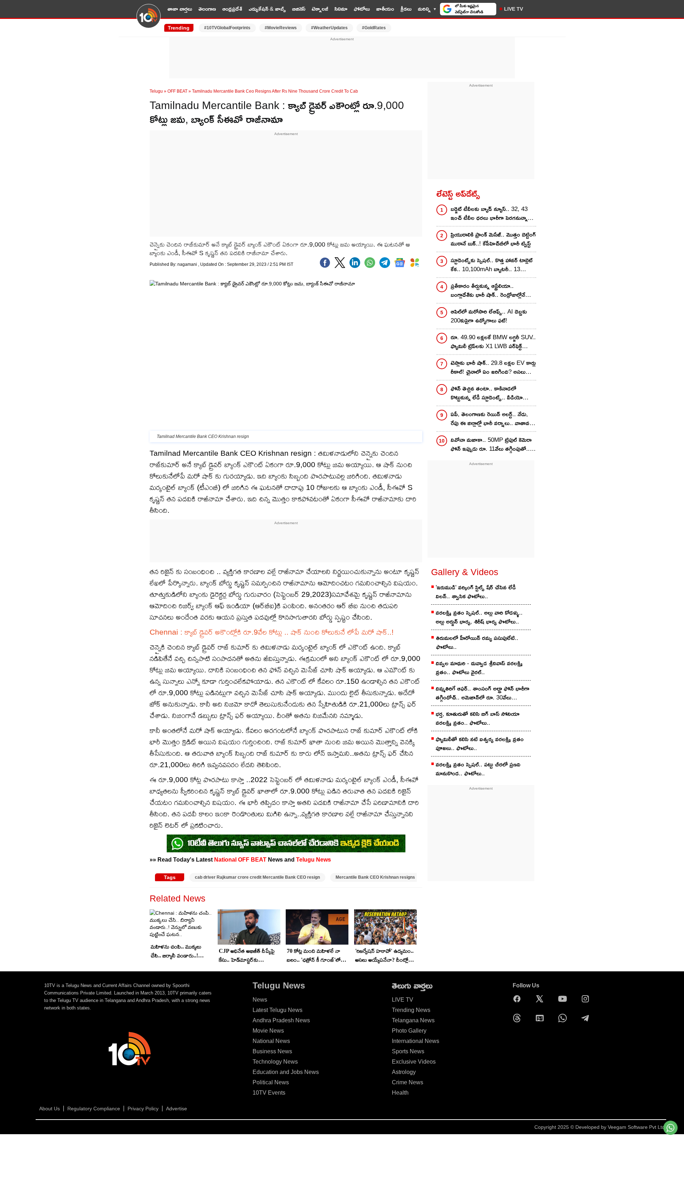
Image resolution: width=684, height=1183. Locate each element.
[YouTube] (564, 999)
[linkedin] (354, 262)
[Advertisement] (342, 58)
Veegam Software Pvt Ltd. (637, 1127)
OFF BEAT (177, 91)
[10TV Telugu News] (148, 20)
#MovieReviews (281, 27)
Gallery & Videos (464, 572)
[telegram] (384, 262)
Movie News (268, 1031)
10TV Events (269, 1093)
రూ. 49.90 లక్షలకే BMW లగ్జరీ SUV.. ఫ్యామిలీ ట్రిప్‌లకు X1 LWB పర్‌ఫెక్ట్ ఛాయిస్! (493, 342)
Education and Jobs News (286, 1072)
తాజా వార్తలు (179, 9)
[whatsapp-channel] (286, 843)
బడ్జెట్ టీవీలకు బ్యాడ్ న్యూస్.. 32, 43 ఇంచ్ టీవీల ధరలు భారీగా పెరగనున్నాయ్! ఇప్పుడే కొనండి (493, 214)
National (225, 859)
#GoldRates (374, 27)
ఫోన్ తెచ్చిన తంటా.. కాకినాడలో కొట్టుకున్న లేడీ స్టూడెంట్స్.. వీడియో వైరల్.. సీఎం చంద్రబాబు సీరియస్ (487, 393)
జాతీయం (385, 9)
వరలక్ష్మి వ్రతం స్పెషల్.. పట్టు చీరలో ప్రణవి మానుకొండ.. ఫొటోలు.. (478, 769)
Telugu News (313, 859)
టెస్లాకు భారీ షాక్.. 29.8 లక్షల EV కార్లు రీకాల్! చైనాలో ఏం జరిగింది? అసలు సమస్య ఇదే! (493, 368)
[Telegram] (587, 1018)
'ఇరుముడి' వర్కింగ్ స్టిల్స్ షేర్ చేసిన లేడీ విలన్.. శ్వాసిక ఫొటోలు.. (476, 592)
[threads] (519, 1018)
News (260, 1000)
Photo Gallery (409, 1031)
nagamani (187, 264)
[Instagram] (587, 999)
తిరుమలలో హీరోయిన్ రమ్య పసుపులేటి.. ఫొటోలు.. (477, 642)
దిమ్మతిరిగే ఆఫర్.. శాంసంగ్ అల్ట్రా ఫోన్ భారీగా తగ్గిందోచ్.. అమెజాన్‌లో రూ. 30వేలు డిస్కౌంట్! (482, 693)
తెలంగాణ (207, 9)
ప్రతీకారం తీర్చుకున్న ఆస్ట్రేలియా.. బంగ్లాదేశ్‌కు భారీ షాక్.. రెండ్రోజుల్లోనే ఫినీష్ (488, 291)
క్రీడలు (405, 9)
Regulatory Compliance (93, 1108)
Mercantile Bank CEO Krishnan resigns (375, 877)
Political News (271, 1082)
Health (400, 1093)
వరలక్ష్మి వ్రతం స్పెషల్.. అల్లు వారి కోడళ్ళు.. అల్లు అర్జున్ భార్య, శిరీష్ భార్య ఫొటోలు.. (479, 617)
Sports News (408, 1051)
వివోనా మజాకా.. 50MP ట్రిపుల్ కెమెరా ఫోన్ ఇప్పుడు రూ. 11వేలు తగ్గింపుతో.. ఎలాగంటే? (491, 444)
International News (415, 1041)
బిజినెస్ (298, 9)
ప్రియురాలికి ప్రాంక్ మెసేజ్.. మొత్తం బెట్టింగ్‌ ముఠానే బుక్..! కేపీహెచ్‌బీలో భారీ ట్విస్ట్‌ (493, 239)
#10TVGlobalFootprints (227, 27)
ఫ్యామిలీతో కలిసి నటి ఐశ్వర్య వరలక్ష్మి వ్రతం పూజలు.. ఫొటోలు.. (480, 743)
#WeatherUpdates (329, 27)
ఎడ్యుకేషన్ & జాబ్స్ (267, 9)
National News (271, 1041)
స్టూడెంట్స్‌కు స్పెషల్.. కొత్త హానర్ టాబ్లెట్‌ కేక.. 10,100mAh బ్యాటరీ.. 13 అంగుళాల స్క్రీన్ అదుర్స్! (492, 265)
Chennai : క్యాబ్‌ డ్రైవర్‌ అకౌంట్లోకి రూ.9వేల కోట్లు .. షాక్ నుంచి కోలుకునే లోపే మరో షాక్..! (272, 632)
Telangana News (413, 1020)
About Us (49, 1108)
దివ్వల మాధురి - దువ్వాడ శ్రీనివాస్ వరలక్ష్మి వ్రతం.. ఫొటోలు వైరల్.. (479, 668)
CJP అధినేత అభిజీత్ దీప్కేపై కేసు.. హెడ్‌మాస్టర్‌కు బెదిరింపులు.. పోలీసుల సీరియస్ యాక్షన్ (247, 956)
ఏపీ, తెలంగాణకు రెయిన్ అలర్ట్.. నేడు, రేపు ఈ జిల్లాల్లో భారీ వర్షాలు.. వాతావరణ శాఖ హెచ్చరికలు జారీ (493, 419)
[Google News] (541, 1018)
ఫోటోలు (362, 9)
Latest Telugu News (277, 1010)
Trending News (411, 1010)
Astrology (404, 1072)
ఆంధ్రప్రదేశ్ (232, 9)
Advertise (176, 1108)
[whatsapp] (369, 262)
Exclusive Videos (414, 1062)
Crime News (407, 1082)
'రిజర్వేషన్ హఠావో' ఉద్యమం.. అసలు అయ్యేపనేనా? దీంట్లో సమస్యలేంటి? (384, 956)
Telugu (156, 91)
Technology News (275, 1062)
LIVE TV (513, 9)
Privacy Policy (143, 1108)
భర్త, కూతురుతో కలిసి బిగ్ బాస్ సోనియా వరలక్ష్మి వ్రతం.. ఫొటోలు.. (477, 718)
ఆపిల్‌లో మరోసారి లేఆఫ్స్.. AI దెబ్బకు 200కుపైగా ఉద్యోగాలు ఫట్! (489, 316)
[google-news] (399, 262)
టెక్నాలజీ (320, 9)
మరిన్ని (424, 9)
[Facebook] (325, 262)
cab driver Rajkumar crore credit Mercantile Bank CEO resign (257, 877)
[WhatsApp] (564, 1018)
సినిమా (341, 9)
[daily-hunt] (414, 262)
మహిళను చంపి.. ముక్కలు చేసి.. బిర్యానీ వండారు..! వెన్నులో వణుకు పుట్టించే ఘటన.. (176, 952)
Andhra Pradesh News (281, 1020)
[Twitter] (340, 262)
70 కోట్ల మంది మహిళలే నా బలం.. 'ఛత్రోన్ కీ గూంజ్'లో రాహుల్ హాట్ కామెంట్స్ (314, 956)
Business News (272, 1051)
